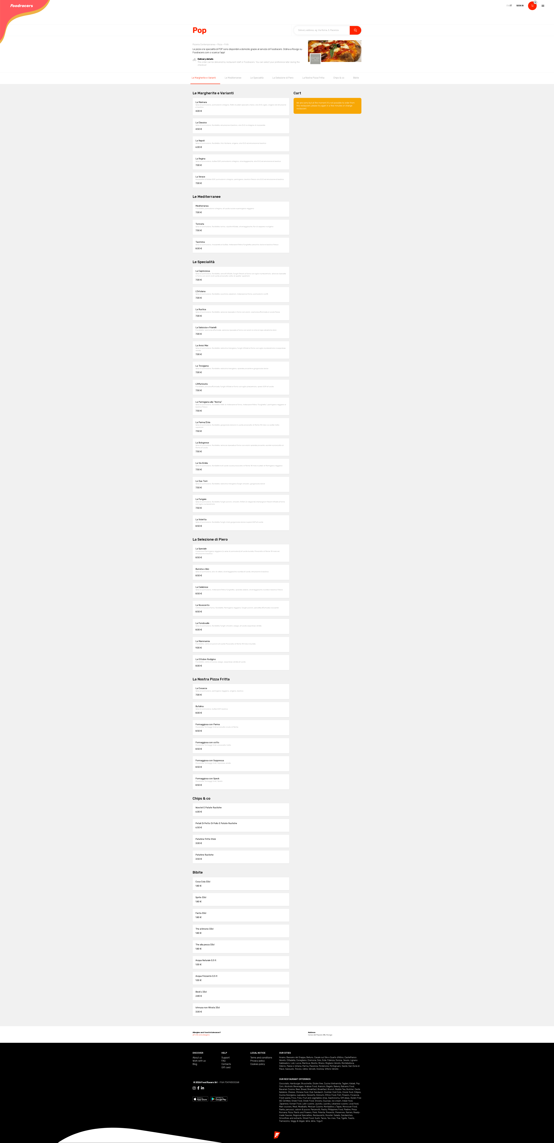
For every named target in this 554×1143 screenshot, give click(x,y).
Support (225, 1057)
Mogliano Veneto (333, 1063)
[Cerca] (355, 30)
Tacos (323, 1118)
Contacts (226, 1064)
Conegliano (301, 1060)
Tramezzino (284, 1121)
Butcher (350, 1089)
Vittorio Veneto (331, 1069)
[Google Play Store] (219, 1098)
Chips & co (338, 77)
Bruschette (306, 1083)
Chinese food (302, 1092)
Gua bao (327, 1101)
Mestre (314, 1063)
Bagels (329, 1086)
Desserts (311, 1095)
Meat (295, 1106)
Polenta (321, 1112)
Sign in (520, 5)
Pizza (290, 1112)
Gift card (225, 1067)
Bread (303, 1089)
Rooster (329, 1115)
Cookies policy (257, 1064)
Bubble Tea (340, 1089)
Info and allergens (202, 1035)
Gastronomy (333, 1098)
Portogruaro (335, 1066)
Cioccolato (284, 1083)
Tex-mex (331, 1118)
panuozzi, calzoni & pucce (298, 1109)
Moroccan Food (350, 1106)
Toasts (351, 1118)
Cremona (312, 1060)
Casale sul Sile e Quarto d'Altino (329, 1057)
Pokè (314, 1112)
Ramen (349, 1112)
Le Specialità (256, 77)
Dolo (319, 1060)
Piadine (347, 1109)
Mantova (306, 1063)
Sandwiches (346, 1115)
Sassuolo (289, 1069)
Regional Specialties (302, 1115)
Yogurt (319, 1121)
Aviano (282, 1057)
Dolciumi (320, 1095)
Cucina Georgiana (287, 1095)
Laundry (318, 1104)
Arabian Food (311, 1086)
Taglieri (345, 1083)
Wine (308, 1121)
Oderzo (282, 1066)
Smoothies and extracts (290, 1118)
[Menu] (542, 6)
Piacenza (313, 1066)
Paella (282, 1109)
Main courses (285, 1106)
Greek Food (296, 1101)
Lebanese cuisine (339, 1104)
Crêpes (357, 1092)
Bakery (337, 1086)
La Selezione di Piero (282, 77)
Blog (195, 1064)
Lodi (292, 1063)
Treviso (298, 1069)
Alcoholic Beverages (294, 1086)
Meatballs (302, 1106)
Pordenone (324, 1066)
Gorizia (339, 1060)
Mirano (321, 1063)
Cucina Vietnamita (332, 1083)
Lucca (298, 1063)
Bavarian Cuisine (287, 1089)
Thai (338, 1118)
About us (197, 1057)
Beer (298, 1089)
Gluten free (318, 1083)
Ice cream (336, 1101)
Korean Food (295, 1104)
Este (324, 1060)
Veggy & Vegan (298, 1121)
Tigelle (344, 1118)
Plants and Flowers (302, 1112)
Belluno (309, 1057)
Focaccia (354, 1095)
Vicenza (320, 1069)
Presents (330, 1112)
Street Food (308, 1118)
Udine (305, 1069)
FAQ (223, 1060)
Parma (305, 1066)
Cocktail (327, 1092)
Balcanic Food (347, 1086)
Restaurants (318, 1115)
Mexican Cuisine (315, 1106)
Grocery (318, 1101)
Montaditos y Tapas (333, 1106)
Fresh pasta (284, 1098)
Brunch (331, 1089)
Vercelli (312, 1069)
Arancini (321, 1086)
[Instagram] (194, 1088)
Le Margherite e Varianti (204, 77)
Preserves (340, 1112)
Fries (299, 1098)
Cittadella (291, 1060)
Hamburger (295, 1083)
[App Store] (200, 1098)
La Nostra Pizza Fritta (313, 77)
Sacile (344, 1066)
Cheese (291, 1092)
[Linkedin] (202, 1088)
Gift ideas (344, 1098)
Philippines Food (335, 1109)
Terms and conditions (261, 1057)
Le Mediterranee (233, 77)
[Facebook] (198, 1088)
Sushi (317, 1118)
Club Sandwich (316, 1092)
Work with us (199, 1060)
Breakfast (312, 1089)
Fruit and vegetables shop (315, 1098)
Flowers (345, 1095)
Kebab (352, 1083)
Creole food (347, 1092)
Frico (293, 1098)
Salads (337, 1115)
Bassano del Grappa (296, 1057)
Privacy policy (257, 1060)
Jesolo (346, 1060)
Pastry (324, 1109)
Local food (353, 1104)
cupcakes (301, 1095)
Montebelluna (348, 1063)
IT (511, 5)
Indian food (347, 1101)
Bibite (356, 77)
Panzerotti (315, 1109)
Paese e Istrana (294, 1066)
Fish (339, 1095)
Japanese (284, 1104)
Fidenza (331, 1060)
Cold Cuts (336, 1092)
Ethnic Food (330, 1095)
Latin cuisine (308, 1104)
